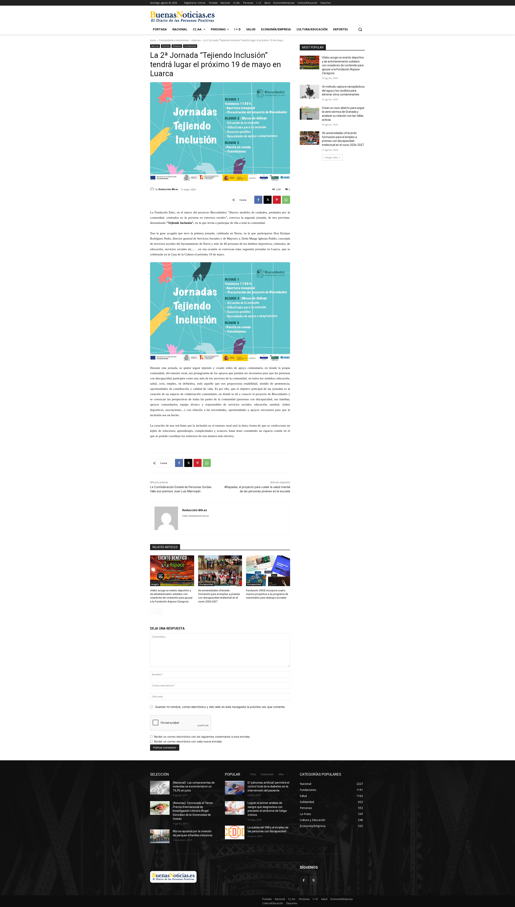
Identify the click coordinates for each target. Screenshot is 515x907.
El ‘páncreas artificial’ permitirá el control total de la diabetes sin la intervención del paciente (268, 786)
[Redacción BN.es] (152, 189)
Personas (177, 46)
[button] (360, 29)
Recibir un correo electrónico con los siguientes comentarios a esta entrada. (202, 736)
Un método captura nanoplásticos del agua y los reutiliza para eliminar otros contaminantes (343, 90)
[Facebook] (258, 200)
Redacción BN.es (168, 189)
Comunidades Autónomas (174, 40)
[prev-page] (152, 611)
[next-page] (159, 611)
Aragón (155, 584)
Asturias (196, 40)
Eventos (165, 46)
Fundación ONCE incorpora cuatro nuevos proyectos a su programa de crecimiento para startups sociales (267, 594)
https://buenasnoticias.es (195, 515)
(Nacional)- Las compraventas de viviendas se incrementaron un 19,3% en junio (194, 786)
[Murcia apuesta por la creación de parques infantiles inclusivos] (160, 836)
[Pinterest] (277, 200)
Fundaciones (190, 46)
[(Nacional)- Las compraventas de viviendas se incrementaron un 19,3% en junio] (160, 787)
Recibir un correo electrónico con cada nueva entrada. (188, 741)
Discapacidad (206, 584)
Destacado (267, 774)
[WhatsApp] (286, 200)
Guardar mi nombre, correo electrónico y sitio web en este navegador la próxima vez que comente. (220, 706)
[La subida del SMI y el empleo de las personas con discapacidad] (234, 832)
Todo (253, 774)
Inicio (153, 40)
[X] (268, 200)
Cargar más (331, 157)
